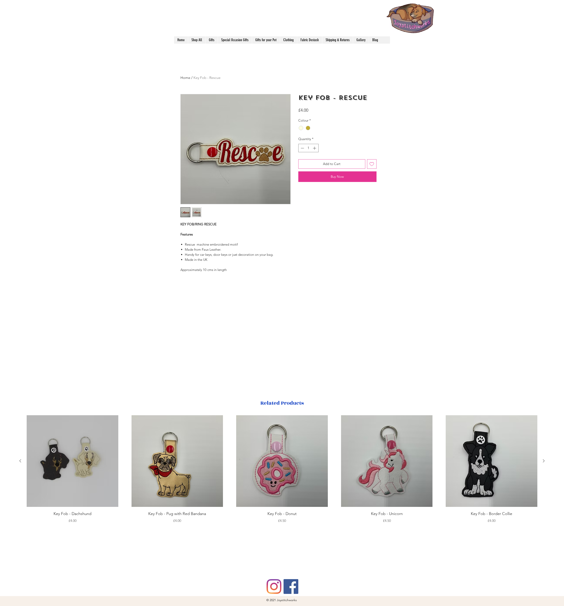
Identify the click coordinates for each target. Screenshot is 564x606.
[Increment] (315, 148)
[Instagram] (274, 586)
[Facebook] (291, 586)
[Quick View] (72, 461)
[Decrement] (302, 148)
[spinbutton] (308, 148)
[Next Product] (543, 460)
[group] (282, 469)
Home (185, 78)
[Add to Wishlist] (372, 164)
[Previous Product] (20, 460)
